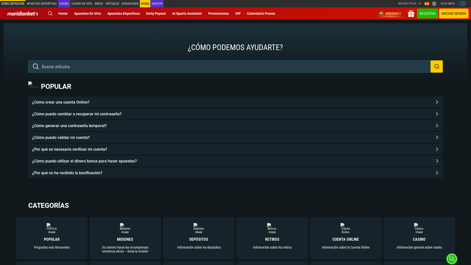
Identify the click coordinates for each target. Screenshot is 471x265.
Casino (64, 3)
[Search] (50, 13)
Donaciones (130, 3)
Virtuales (112, 3)
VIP (238, 13)
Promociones (218, 13)
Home (63, 13)
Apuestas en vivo (87, 13)
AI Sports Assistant (187, 13)
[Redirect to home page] (23, 13)
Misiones (393, 13)
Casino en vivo (81, 3)
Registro (427, 13)
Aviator (157, 3)
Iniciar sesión (454, 13)
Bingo (99, 3)
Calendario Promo (261, 13)
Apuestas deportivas (42, 3)
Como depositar (12, 3)
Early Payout (156, 13)
